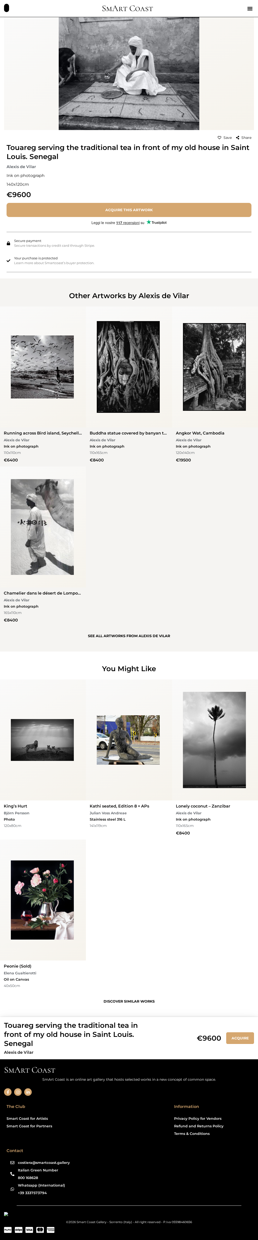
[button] (250, 8)
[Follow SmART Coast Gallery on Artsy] (43, 1215)
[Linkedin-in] (28, 1092)
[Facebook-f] (8, 1092)
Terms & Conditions (192, 1133)
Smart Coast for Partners (29, 1126)
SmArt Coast (127, 8)
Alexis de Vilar (21, 166)
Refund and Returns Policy (198, 1126)
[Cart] (6, 8)
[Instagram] (18, 1092)
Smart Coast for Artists (27, 1118)
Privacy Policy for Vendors (197, 1118)
